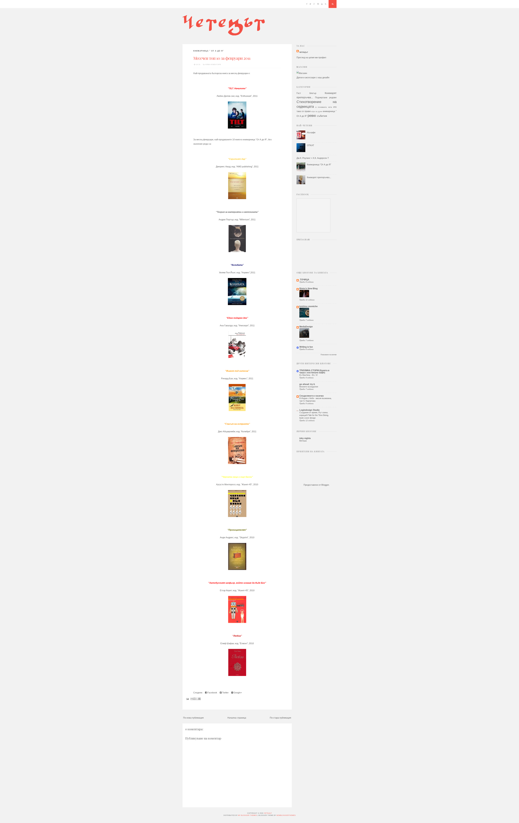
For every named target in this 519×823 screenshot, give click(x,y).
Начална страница (236, 718)
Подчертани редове (326, 97)
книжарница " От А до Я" (208, 51)
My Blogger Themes (247, 815)
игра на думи (316, 111)
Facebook (212, 692)
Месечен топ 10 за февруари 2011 (221, 58)
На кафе (311, 132)
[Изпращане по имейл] (191, 698)
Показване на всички (329, 355)
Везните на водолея (308, 386)
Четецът (268, 813)
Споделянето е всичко (311, 396)
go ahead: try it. (307, 384)
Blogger (325, 485)
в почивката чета (323, 107)
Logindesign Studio (309, 410)
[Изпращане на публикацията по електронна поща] (187, 699)
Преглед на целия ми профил (311, 57)
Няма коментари (213, 64)
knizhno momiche (308, 306)
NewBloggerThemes (286, 815)
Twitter (225, 692)
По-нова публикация (193, 718)
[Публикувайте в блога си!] (194, 698)
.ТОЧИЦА (304, 279)
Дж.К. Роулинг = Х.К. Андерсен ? (313, 158)
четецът (303, 52)
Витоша (303, 441)
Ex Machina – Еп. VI (308, 375)
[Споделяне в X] (197, 698)
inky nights (305, 438)
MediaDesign (306, 326)
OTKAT (310, 145)
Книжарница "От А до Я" (319, 164)
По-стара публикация (280, 718)
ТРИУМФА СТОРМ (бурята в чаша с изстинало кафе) (314, 371)
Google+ (237, 692)
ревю (312, 115)
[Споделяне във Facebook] (199, 698)
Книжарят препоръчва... (319, 177)
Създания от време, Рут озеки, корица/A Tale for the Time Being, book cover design (314, 415)
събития (322, 115)
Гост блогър (306, 93)
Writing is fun (306, 347)
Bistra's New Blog (308, 288)
